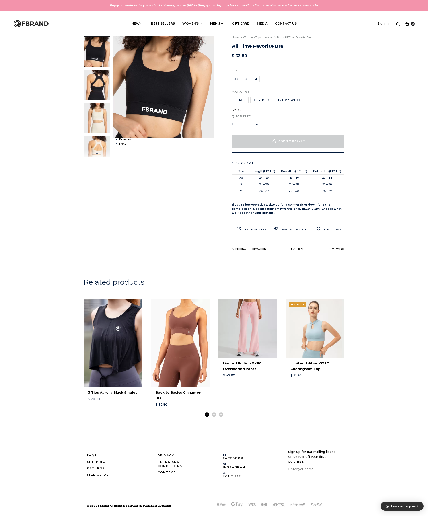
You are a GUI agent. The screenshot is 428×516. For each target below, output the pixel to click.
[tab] (249, 250)
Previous (125, 139)
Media (262, 23)
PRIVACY (166, 455)
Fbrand (103, 506)
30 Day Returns (255, 229)
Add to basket (291, 141)
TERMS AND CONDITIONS (170, 464)
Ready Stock (333, 229)
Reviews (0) (336, 249)
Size (236, 71)
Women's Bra (273, 37)
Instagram (234, 467)
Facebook (233, 458)
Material (297, 249)
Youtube (232, 476)
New (136, 23)
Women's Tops (252, 37)
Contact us (286, 23)
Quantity (241, 116)
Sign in (383, 23)
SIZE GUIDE (98, 474)
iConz (166, 506)
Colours (241, 92)
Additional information (249, 249)
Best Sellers (163, 23)
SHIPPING (96, 461)
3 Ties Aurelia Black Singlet (112, 392)
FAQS (92, 455)
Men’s (215, 23)
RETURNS (96, 468)
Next (122, 143)
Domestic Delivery (295, 229)
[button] (207, 414)
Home (236, 37)
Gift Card (240, 23)
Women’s (190, 23)
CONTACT (167, 472)
